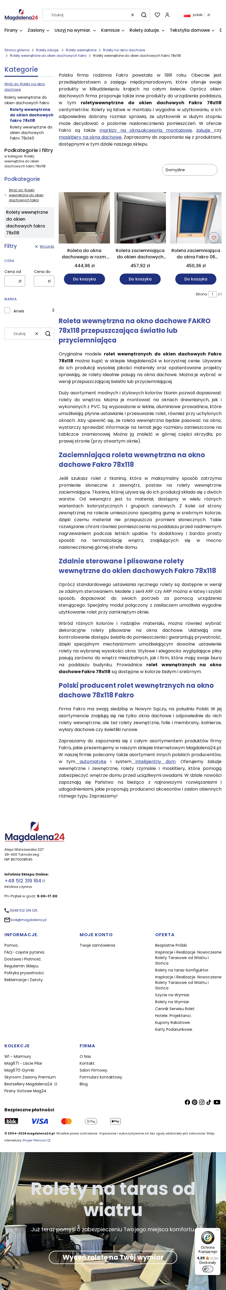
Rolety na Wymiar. (172, 1002)
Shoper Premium (34, 1140)
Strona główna (16, 50)
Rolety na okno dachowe (124, 50)
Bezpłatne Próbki (171, 945)
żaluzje (205, 130)
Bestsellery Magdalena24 (28, 1084)
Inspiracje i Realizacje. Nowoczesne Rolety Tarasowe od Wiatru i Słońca (188, 957)
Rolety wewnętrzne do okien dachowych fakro (48, 55)
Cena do (42, 271)
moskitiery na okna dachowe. (90, 137)
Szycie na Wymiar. (172, 995)
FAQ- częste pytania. (24, 952)
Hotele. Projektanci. (173, 1015)
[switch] (207, 1269)
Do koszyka (84, 279)
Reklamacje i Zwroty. (24, 980)
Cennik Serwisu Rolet (175, 1008)
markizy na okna (119, 130)
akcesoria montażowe (166, 130)
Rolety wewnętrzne (81, 50)
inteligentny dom (153, 761)
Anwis (19, 311)
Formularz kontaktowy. (101, 1077)
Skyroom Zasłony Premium (30, 1077)
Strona (201, 294)
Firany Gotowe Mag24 (25, 1091)
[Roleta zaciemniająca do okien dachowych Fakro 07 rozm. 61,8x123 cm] (140, 218)
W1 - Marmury (17, 1056)
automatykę (90, 761)
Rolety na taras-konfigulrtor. (182, 970)
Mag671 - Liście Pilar (23, 1063)
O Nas (85, 1056)
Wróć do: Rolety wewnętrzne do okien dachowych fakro (26, 195)
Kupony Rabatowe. (173, 1022)
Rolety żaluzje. (47, 50)
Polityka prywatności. (24, 973)
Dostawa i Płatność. (23, 959)
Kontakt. (87, 1063)
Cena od (12, 271)
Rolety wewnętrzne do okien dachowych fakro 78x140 (31, 132)
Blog (84, 1084)
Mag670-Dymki (19, 1070)
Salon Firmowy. (94, 1070)
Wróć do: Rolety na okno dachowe (24, 87)
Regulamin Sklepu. (21, 966)
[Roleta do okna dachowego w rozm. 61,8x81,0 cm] (84, 218)
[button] (144, 15)
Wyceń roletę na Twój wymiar (113, 1257)
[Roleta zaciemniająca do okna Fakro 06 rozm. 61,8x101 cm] (196, 218)
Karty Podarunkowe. (174, 1029)
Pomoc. (11, 945)
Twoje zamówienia (97, 945)
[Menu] (217, 1231)
